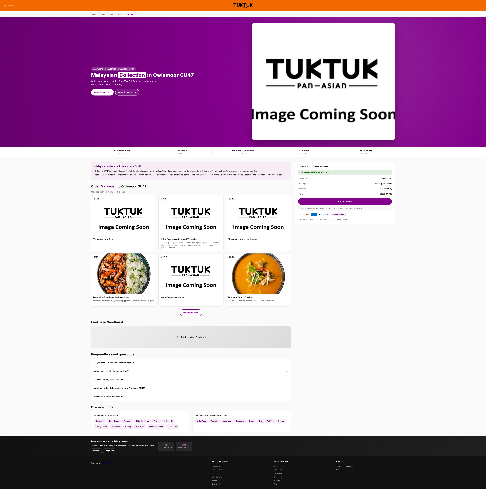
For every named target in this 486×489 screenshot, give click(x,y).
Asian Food (201, 421)
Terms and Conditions (344, 466)
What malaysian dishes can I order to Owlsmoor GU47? (119, 388)
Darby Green (114, 421)
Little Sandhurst (142, 421)
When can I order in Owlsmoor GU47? (111, 371)
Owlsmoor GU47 (115, 14)
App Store (96, 451)
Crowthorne (172, 427)
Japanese (227, 421)
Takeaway (102, 14)
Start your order (345, 201)
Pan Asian (214, 421)
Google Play (109, 451)
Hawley (128, 427)
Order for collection (127, 92)
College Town (101, 427)
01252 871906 (364, 150)
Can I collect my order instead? (108, 379)
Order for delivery (102, 92)
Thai (260, 421)
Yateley (156, 421)
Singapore (240, 421)
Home (93, 14)
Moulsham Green (156, 427)
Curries (281, 421)
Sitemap (339, 470)
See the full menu (191, 312)
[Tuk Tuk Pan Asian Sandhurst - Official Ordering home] (243, 5)
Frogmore (127, 421)
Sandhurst (100, 421)
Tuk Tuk (270, 421)
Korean (251, 421)
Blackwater (116, 427)
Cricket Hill (168, 421)
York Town (140, 427)
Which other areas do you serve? (109, 396)
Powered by (96, 463)
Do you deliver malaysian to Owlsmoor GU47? (115, 363)
